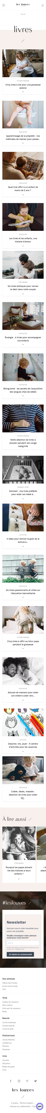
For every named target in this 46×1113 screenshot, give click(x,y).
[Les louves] (23, 6)
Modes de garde (8, 1066)
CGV (34, 1106)
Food (4, 1070)
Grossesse (6, 1049)
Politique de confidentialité (20, 1106)
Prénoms (5, 1046)
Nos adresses (8, 978)
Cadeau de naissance (10, 1002)
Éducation (6, 1063)
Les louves (23, 1090)
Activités (5, 1060)
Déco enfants (7, 1005)
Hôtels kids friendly (9, 983)
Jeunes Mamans (8, 1039)
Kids (4, 1055)
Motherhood (8, 1035)
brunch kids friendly (10, 986)
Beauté (5, 1018)
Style (4, 997)
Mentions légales (26, 1103)
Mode (4, 1011)
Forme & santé (7, 1029)
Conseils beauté (8, 1025)
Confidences (7, 1043)
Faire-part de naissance (11, 1008)
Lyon (4, 989)
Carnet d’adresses (9, 1022)
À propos (14, 1103)
